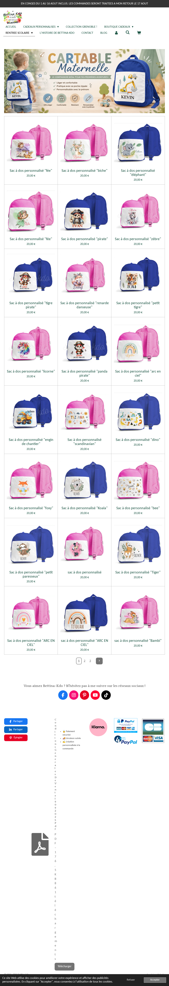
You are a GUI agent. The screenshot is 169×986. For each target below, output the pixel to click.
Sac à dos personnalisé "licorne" (31, 371)
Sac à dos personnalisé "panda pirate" (84, 373)
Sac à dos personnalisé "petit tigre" (138, 305)
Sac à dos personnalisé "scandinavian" (84, 442)
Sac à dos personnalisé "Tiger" (138, 572)
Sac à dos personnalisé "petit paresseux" (31, 574)
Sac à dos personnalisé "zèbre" (138, 239)
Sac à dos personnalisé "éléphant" (138, 173)
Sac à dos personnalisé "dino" (138, 440)
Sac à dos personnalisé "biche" (84, 171)
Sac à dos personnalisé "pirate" (84, 239)
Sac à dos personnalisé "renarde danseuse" (84, 305)
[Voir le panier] (139, 33)
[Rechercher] (127, 32)
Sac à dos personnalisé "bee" (138, 508)
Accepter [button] (155, 980)
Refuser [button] (131, 980)
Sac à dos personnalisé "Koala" (85, 508)
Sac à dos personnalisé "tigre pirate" (30, 305)
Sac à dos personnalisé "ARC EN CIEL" (31, 643)
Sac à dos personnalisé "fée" (31, 171)
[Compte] (116, 33)
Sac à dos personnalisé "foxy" (31, 508)
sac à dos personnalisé (84, 572)
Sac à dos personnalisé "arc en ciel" (138, 373)
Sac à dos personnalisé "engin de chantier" (31, 442)
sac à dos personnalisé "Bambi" (138, 641)
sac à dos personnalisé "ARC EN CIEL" (84, 643)
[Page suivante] (99, 661)
